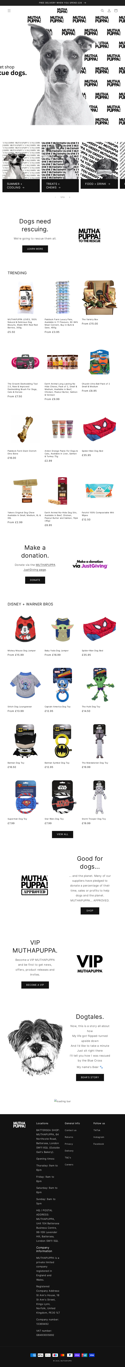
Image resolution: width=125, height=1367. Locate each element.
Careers (69, 1164)
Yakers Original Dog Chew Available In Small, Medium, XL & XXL (24, 515)
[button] (9, 10)
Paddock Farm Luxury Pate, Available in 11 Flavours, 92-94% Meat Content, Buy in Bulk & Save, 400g (61, 323)
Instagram (98, 1137)
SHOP (89, 910)
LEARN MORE (35, 248)
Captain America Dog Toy (58, 706)
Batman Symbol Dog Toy (57, 763)
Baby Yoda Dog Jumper (57, 650)
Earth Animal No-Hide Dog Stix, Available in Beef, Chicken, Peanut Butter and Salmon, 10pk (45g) (61, 516)
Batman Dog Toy (16, 763)
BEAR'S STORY (90, 1077)
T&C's (68, 1157)
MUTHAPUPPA (66, 1361)
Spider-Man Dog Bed (92, 451)
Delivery (69, 1150)
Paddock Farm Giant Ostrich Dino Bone (22, 452)
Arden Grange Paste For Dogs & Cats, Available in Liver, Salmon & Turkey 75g (61, 454)
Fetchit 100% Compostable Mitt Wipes (98, 513)
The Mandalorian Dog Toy (95, 763)
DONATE (35, 580)
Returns (69, 1137)
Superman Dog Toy (17, 819)
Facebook (98, 1144)
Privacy (69, 1144)
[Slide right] (69, 197)
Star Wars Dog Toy (54, 819)
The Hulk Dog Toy (91, 706)
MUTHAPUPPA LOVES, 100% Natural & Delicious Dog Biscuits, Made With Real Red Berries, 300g (23, 323)
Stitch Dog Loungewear (20, 706)
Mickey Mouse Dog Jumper (22, 650)
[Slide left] (55, 197)
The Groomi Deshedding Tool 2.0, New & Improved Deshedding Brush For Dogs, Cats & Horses (23, 388)
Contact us (71, 1130)
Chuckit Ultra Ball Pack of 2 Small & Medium (96, 385)
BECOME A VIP (35, 984)
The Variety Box (90, 319)
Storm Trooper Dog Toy (94, 819)
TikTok (97, 1130)
